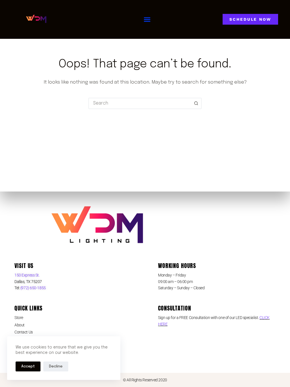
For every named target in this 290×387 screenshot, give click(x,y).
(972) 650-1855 (33, 288)
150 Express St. (26, 275)
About (19, 325)
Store (18, 317)
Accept (28, 366)
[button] (147, 19)
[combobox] (140, 103)
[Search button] (196, 103)
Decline (56, 366)
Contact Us (23, 332)
